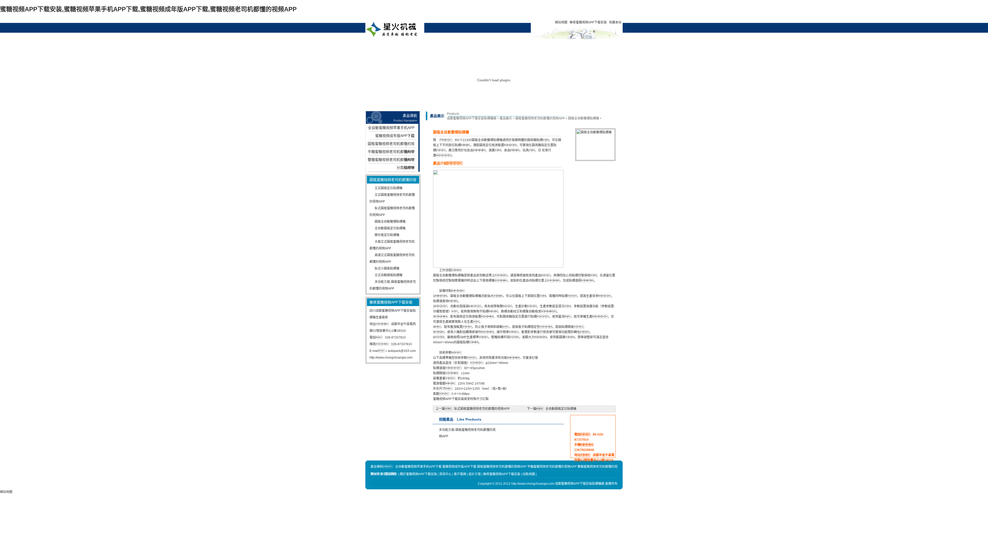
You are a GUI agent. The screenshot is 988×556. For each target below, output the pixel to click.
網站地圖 (561, 22)
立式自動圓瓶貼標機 (388, 275)
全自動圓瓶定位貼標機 (390, 228)
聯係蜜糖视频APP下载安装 (588, 22)
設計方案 (484, 45)
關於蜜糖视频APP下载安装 (437, 47)
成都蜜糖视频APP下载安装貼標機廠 (471, 118)
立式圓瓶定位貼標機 (388, 188)
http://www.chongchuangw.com (390, 357)
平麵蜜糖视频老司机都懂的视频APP (391, 153)
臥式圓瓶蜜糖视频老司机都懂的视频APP (482, 409)
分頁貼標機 (405, 168)
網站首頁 (390, 45)
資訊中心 (460, 45)
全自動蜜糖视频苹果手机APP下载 (391, 129)
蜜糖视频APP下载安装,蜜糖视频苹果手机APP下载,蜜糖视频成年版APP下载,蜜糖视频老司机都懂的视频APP (148, 9)
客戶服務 (507, 45)
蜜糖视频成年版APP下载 (394, 136)
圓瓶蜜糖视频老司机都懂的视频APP (391, 145)
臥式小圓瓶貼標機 (387, 268)
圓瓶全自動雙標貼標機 (390, 221)
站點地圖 (529, 474)
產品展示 (413, 45)
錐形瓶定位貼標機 (387, 235)
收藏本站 (615, 22)
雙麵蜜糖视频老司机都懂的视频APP (391, 161)
